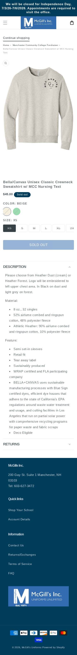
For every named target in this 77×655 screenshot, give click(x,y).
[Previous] (9, 118)
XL (61, 229)
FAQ (11, 573)
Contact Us (16, 545)
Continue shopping (16, 37)
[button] (5, 22)
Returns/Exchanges (22, 554)
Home (6, 45)
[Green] (16, 211)
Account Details (19, 519)
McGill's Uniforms (32, 647)
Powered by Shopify (53, 647)
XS (11, 229)
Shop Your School (20, 510)
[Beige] (6, 211)
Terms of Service (20, 564)
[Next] (68, 118)
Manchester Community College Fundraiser (35, 45)
